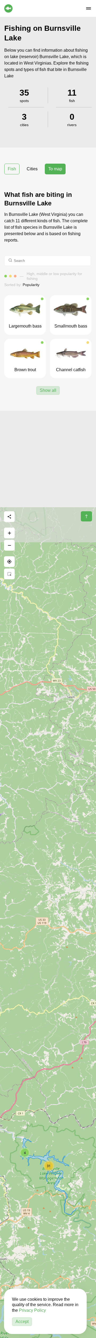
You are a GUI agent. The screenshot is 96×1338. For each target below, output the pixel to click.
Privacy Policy (32, 1310)
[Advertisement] (48, 459)
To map (55, 169)
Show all (48, 390)
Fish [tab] (12, 169)
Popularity (31, 285)
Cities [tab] (32, 169)
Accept (22, 1321)
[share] (9, 516)
